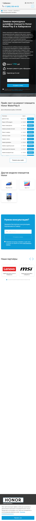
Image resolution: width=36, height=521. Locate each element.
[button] (30, 259)
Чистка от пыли (6, 135)
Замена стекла (6, 139)
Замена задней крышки (8, 145)
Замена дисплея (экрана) (8, 149)
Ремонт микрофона (7, 125)
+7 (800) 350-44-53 (12, 6)
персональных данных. (17, 90)
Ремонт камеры (6, 132)
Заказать (30, 118)
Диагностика (5, 118)
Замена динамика (6, 142)
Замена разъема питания (8, 128)
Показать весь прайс (18, 160)
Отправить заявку (18, 85)
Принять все (18, 517)
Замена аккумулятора (7, 152)
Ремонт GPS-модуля (7, 122)
